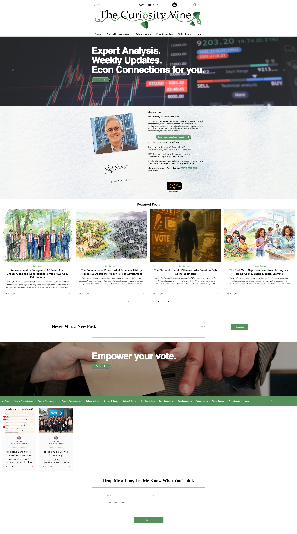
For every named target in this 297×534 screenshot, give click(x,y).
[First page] (129, 302)
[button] (271, 401)
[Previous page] (134, 302)
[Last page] (168, 302)
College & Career (93, 401)
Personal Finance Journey (23, 401)
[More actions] (32, 438)
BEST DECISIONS (189, 168)
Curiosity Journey (259, 266)
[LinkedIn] (174, 4)
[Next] (284, 71)
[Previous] (13, 71)
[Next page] (163, 302)
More (247, 401)
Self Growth (37, 266)
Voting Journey (202, 401)
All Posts (5, 401)
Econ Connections (111, 266)
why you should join (167, 149)
